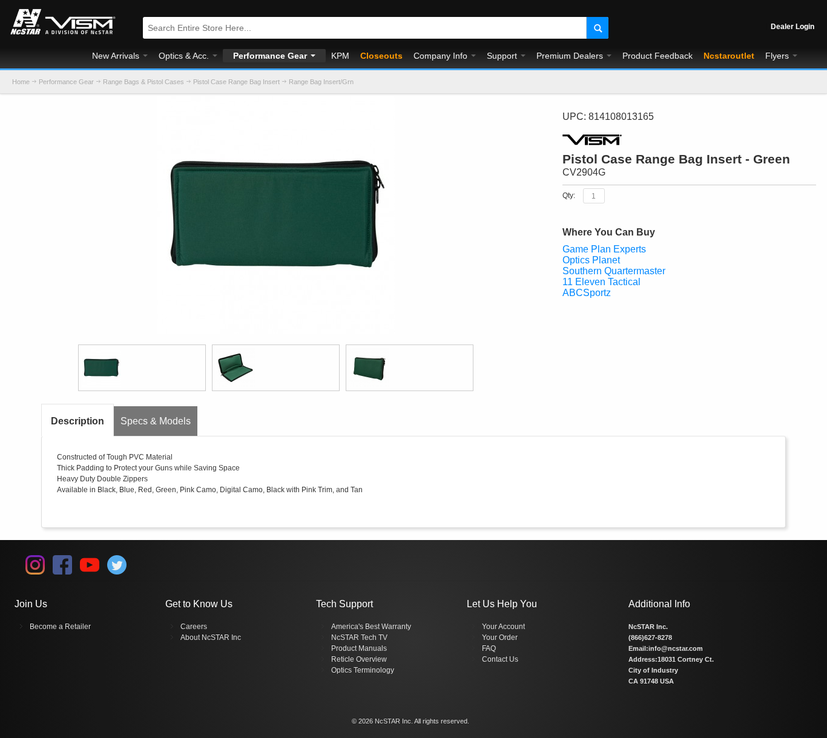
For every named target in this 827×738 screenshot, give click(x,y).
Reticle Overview (359, 659)
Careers (193, 626)
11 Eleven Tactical (601, 282)
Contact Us (500, 659)
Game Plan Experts (604, 249)
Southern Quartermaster (613, 271)
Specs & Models (155, 421)
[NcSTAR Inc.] (62, 34)
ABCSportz (586, 293)
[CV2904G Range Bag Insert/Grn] (142, 367)
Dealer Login (792, 26)
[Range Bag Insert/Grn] (276, 101)
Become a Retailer (60, 626)
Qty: (568, 195)
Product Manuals (359, 648)
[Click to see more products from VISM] (689, 139)
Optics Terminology (362, 670)
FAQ (489, 648)
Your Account (503, 626)
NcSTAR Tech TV (359, 637)
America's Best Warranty (371, 626)
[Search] (597, 28)
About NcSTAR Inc (210, 637)
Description (77, 421)
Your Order (500, 637)
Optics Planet (591, 260)
